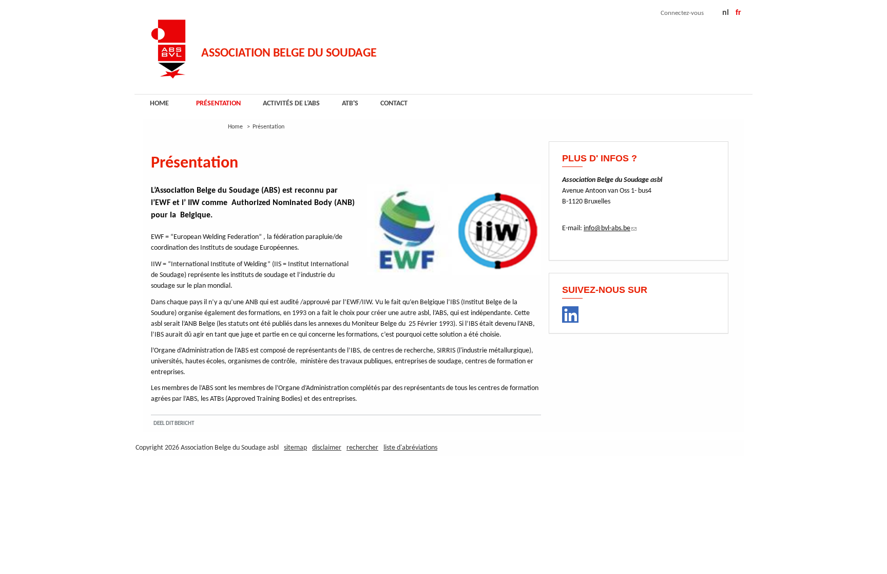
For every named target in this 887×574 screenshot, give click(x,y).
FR (738, 13)
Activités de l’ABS (291, 103)
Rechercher (362, 448)
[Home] (168, 46)
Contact (394, 103)
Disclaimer (326, 448)
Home (159, 103)
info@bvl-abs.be (610, 228)
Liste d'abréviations (410, 448)
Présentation (218, 103)
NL (725, 13)
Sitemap (295, 448)
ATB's (350, 103)
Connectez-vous (682, 13)
